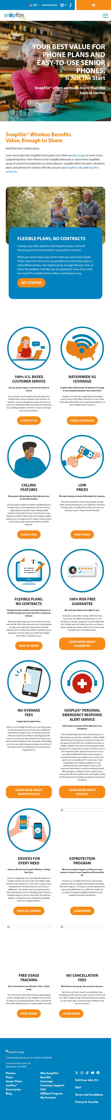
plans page (78, 155)
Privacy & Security (86, 1102)
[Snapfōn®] (15, 15)
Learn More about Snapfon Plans (28, 792)
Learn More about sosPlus (82, 792)
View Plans (29, 534)
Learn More (82, 911)
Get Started (31, 282)
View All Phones (29, 911)
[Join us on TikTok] (87, 1072)
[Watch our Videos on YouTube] (92, 1072)
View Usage (29, 1013)
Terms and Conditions (89, 1094)
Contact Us (29, 420)
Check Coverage (82, 420)
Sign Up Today (29, 646)
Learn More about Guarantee (82, 644)
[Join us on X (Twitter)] (76, 1072)
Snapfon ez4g (74, 167)
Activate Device (49, 4)
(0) (65, 4)
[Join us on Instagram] (82, 1072)
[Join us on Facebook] (98, 1072)
